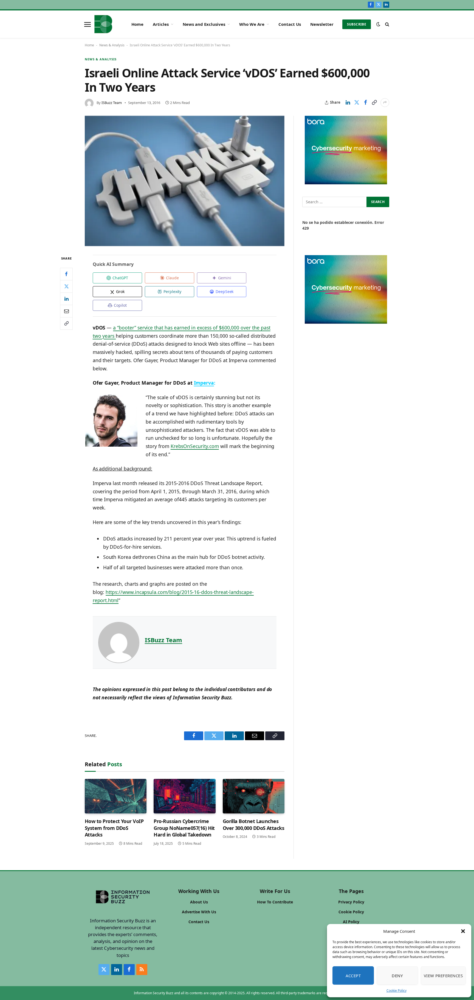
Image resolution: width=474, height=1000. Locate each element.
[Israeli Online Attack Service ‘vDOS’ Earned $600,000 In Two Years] (184, 181)
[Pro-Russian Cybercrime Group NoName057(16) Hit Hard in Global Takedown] (184, 796)
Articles (161, 24)
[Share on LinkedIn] (348, 102)
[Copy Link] (374, 102)
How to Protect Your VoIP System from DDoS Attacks (114, 828)
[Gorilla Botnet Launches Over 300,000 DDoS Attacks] (253, 796)
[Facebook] (66, 274)
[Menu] (87, 24)
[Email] (66, 311)
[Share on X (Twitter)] (356, 102)
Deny (397, 975)
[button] (463, 931)
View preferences (443, 975)
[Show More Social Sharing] (384, 102)
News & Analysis (112, 45)
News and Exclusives (204, 24)
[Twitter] (66, 286)
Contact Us (289, 24)
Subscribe (356, 24)
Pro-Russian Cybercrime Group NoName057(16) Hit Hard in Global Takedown (184, 828)
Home (137, 24)
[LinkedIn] (66, 298)
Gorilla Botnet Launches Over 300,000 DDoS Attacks (253, 824)
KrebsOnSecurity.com (195, 446)
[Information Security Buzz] (103, 24)
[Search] (386, 24)
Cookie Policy (396, 990)
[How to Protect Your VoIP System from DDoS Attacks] (115, 796)
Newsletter (322, 24)
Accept (353, 975)
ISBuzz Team (111, 102)
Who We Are (251, 24)
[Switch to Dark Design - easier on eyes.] (378, 24)
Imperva (204, 382)
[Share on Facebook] (365, 102)
